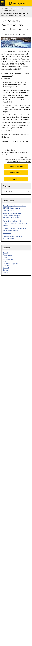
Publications (7, 266)
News (23, 34)
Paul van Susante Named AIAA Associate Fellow (13, 237)
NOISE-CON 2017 (15, 64)
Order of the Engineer (10, 264)
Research (6, 268)
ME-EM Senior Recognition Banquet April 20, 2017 (15, 153)
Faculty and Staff (8, 259)
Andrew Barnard (10, 69)
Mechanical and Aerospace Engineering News (12, 9)
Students (6, 272)
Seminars (6, 270)
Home (3, 13)
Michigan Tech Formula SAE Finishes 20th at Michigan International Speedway (12, 215)
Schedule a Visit (15, 173)
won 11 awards (7, 76)
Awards (5, 257)
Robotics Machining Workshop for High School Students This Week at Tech (17, 161)
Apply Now (16, 179)
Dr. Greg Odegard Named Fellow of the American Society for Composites (14, 231)
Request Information (16, 166)
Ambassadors (7, 255)
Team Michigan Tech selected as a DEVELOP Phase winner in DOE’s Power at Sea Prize (14, 208)
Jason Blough (17, 66)
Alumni (5, 253)
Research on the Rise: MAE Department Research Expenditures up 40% (15, 223)
